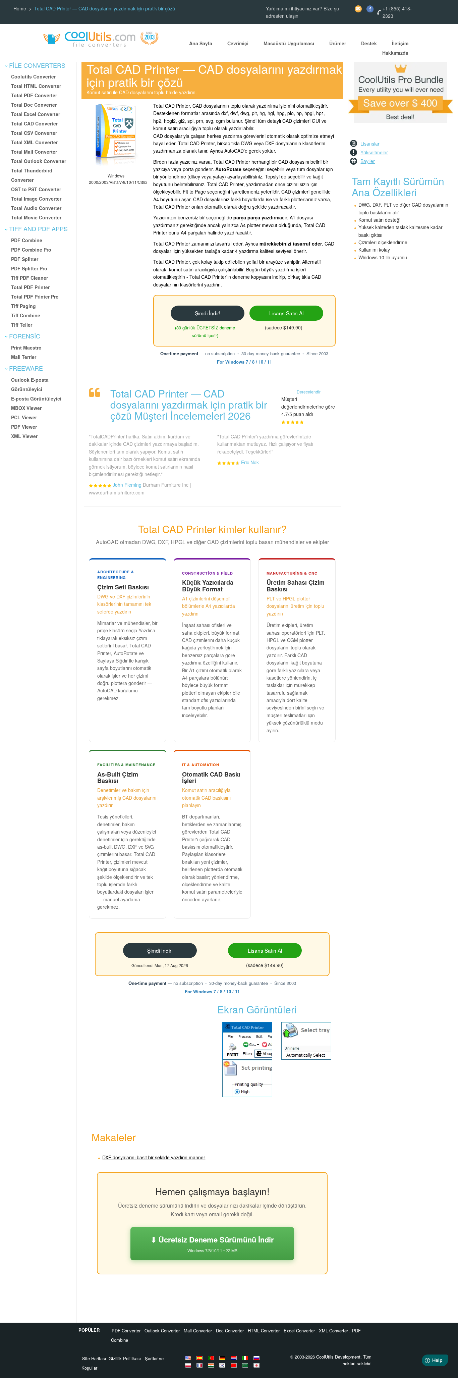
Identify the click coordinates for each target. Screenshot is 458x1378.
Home (19, 8)
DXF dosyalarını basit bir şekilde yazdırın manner (153, 1157)
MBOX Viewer (26, 408)
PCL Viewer (24, 417)
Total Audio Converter (36, 208)
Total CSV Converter (34, 132)
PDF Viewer (24, 426)
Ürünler (337, 43)
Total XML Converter (34, 142)
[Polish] (189, 1365)
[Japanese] (257, 1365)
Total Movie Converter (36, 217)
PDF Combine (26, 240)
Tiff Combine (25, 315)
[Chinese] (234, 1365)
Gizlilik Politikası (125, 1358)
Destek (369, 43)
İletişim (400, 43)
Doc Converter (230, 1330)
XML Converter (333, 1330)
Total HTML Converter (36, 86)
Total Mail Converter (34, 151)
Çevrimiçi (237, 43)
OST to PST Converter (36, 189)
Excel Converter (299, 1330)
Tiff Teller (21, 324)
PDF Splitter (24, 259)
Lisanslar (370, 143)
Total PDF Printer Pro (35, 296)
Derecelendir (309, 391)
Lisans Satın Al (286, 313)
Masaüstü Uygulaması (289, 43)
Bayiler (367, 161)
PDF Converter (126, 1330)
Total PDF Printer (30, 287)
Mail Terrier (23, 357)
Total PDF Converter (34, 95)
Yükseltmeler (374, 152)
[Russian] (257, 1358)
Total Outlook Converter (38, 161)
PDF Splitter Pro (29, 268)
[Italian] (246, 1358)
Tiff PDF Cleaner (29, 277)
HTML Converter (264, 1330)
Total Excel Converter (35, 114)
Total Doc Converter (34, 104)
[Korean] (223, 1365)
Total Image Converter (36, 198)
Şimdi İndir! (207, 313)
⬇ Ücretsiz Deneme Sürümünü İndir (212, 1243)
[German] (223, 1358)
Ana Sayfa (200, 43)
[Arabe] (246, 1365)
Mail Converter (198, 1330)
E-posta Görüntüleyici (36, 398)
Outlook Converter (162, 1330)
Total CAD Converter (34, 123)
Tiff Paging (23, 306)
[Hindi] (212, 1365)
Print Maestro (26, 347)
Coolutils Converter (33, 76)
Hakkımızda (395, 52)
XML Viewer (24, 436)
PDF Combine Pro (31, 249)
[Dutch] (234, 1358)
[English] (189, 1358)
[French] (200, 1365)
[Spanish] (200, 1358)
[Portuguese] (212, 1358)
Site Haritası (94, 1358)
